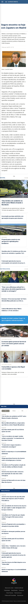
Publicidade (7, 590)
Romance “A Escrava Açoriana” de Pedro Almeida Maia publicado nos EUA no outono (14, 301)
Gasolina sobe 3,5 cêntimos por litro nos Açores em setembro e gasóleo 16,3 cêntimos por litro (14, 253)
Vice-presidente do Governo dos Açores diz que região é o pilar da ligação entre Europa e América (14, 507)
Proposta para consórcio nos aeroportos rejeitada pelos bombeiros (11, 241)
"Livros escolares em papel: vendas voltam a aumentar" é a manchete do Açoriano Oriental (13, 438)
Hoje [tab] (5, 410)
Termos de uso (18, 593)
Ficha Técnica (9, 593)
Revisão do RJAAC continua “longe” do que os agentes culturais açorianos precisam (13, 320)
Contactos (21, 590)
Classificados (14, 590)
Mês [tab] (22, 410)
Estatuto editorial (19, 588)
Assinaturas (20, 595)
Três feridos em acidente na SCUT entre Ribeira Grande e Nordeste (12, 203)
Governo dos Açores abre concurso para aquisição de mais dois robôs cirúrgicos (12, 473)
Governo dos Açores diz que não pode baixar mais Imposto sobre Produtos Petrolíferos (13, 498)
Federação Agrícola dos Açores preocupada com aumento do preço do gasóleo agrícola (14, 263)
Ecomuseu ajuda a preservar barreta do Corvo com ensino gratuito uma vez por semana (14, 343)
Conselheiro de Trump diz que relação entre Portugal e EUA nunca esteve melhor (13, 517)
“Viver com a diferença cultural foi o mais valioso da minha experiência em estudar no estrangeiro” (13, 289)
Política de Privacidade (10, 595)
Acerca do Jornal (9, 588)
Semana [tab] (14, 410)
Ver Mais (26, 177)
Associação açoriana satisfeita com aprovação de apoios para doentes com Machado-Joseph (12, 218)
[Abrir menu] (2, 1)
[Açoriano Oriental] (14, 584)
